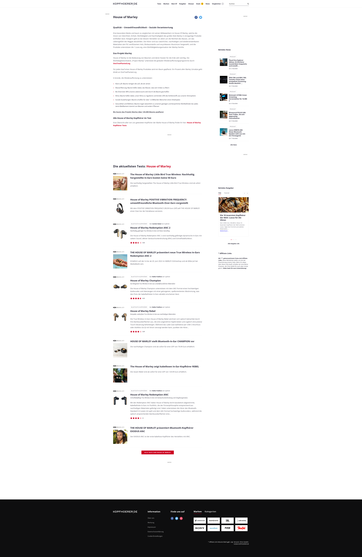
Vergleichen (217, 4)
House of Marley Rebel (142, 311)
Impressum (152, 527)
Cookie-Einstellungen (155, 536)
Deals (199, 4)
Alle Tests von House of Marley (157, 452)
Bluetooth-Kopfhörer (139, 224)
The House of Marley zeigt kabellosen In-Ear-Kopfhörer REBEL (164, 366)
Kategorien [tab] (210, 511)
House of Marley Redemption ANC (149, 394)
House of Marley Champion (145, 280)
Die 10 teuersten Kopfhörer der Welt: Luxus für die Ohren (232, 217)
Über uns (151, 518)
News (208, 4)
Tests (159, 4)
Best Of (174, 4)
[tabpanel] (221, 524)
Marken (166, 4)
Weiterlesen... (224, 231)
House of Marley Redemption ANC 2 (150, 227)
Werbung (151, 523)
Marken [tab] (198, 511)
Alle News (233, 145)
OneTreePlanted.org (121, 63)
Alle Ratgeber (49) (233, 243)
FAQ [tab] (219, 193)
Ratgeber (182, 4)
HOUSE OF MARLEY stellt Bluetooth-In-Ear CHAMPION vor (162, 341)
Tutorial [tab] (226, 193)
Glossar (191, 4)
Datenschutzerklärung (156, 532)
